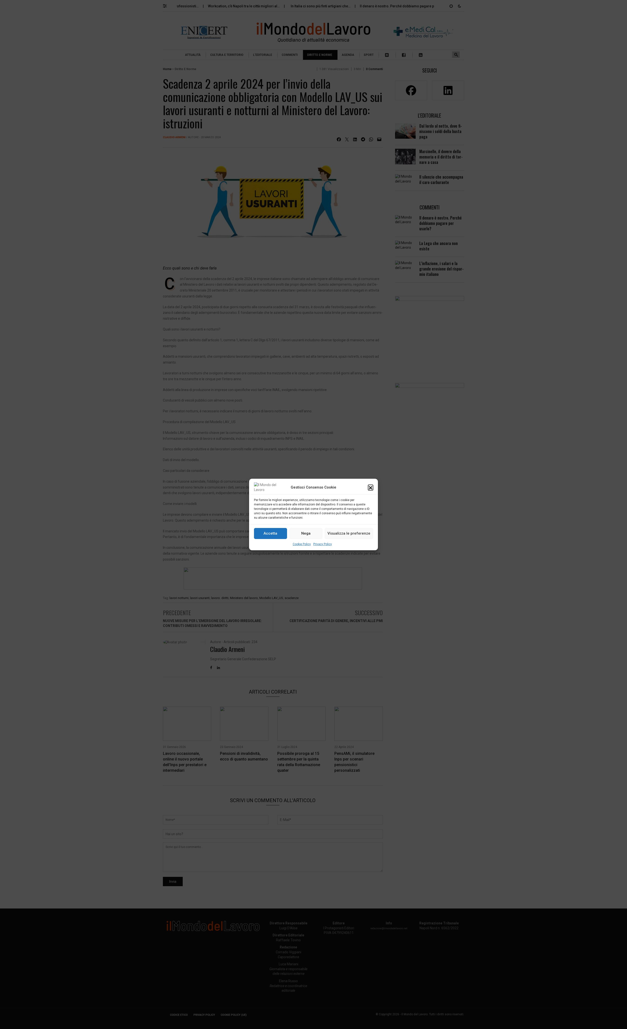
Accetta (270, 533)
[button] (370, 487)
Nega (306, 533)
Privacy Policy (322, 544)
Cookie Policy (302, 544)
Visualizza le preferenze (348, 533)
